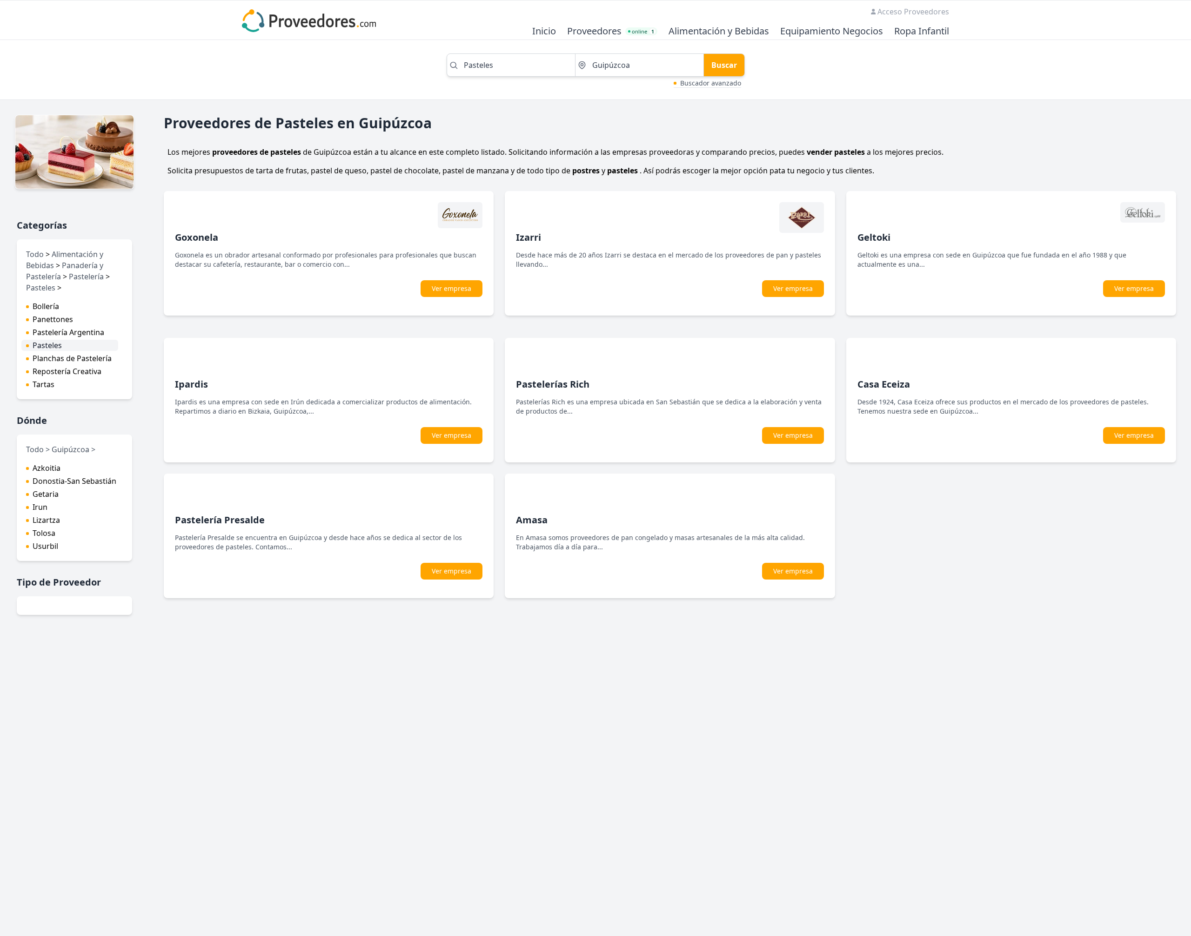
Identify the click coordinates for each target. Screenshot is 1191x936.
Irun (40, 507)
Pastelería (86, 276)
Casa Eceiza (883, 384)
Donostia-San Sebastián (74, 481)
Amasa (532, 520)
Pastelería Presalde (220, 520)
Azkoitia (46, 468)
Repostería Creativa (67, 371)
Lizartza (46, 520)
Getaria (46, 494)
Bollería (46, 306)
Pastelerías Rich (552, 384)
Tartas (43, 384)
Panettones (53, 319)
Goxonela (196, 237)
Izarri (528, 237)
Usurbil (45, 546)
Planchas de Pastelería (72, 358)
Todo (35, 254)
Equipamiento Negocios (831, 31)
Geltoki (873, 237)
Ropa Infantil (921, 31)
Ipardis (191, 384)
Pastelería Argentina (68, 332)
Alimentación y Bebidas (719, 31)
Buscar (724, 65)
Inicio (544, 31)
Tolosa (44, 533)
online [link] (643, 31)
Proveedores (594, 31)
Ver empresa (451, 288)
